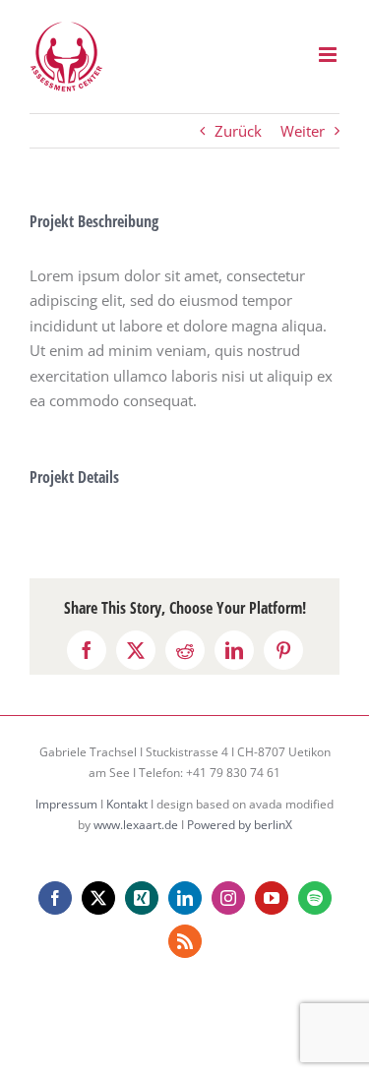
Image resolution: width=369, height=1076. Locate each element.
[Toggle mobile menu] (329, 54)
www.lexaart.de (135, 824)
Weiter (302, 131)
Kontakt (127, 804)
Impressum (66, 804)
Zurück (238, 131)
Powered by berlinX (239, 824)
